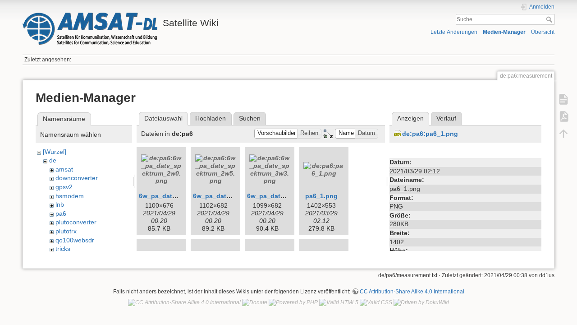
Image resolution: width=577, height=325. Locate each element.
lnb (59, 204)
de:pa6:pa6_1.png (430, 133)
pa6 (60, 213)
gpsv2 (64, 186)
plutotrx (66, 231)
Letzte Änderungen (453, 32)
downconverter (76, 177)
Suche (550, 19)
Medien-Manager (504, 32)
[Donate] (254, 302)
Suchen (250, 118)
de (52, 160)
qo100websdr (74, 240)
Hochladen (210, 118)
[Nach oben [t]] (563, 133)
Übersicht (542, 32)
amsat (64, 169)
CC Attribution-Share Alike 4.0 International (412, 291)
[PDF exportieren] (563, 116)
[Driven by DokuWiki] (421, 302)
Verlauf (446, 118)
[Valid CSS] (376, 302)
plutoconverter (75, 222)
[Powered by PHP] (293, 302)
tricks (62, 248)
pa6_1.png (321, 196)
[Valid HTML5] (338, 302)
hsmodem (69, 196)
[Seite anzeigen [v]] (563, 99)
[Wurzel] (54, 151)
